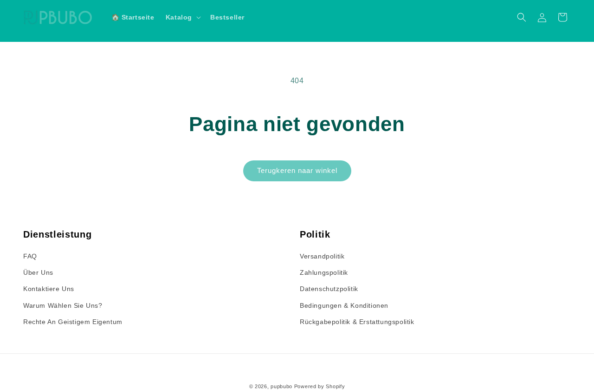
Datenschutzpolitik (329, 288)
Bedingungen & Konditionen (344, 305)
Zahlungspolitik (324, 272)
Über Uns (38, 272)
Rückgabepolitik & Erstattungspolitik (357, 321)
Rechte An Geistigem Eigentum (73, 321)
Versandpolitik (322, 256)
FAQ (30, 256)
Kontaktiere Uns (48, 288)
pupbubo (281, 386)
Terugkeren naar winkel (297, 170)
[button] (182, 17)
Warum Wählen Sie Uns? (63, 305)
